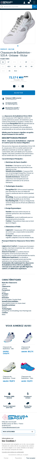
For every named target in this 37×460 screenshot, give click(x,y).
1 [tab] (17, 45)
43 (26, 66)
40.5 (8, 66)
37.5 (14, 62)
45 (9, 71)
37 (8, 62)
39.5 (32, 62)
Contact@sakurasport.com (11, 427)
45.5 (15, 71)
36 (3, 62)
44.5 (3, 71)
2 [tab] (19, 45)
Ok (34, 6)
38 (20, 62)
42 (20, 66)
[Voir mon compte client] (24, 2)
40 (3, 66)
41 (15, 66)
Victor (11, 49)
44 (31, 66)
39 (26, 62)
